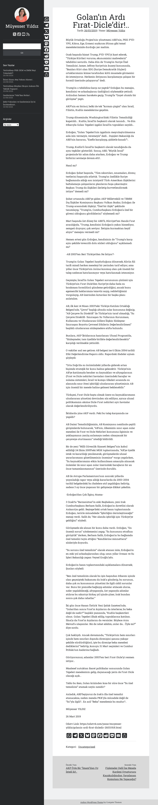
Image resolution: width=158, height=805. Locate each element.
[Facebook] (46, 50)
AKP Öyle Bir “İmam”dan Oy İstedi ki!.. (82, 769)
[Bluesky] (46, 38)
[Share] (46, 74)
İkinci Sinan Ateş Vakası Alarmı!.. (18, 79)
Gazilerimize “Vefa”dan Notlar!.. (17, 95)
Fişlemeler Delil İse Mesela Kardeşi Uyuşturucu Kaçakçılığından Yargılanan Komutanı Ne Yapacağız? (119, 773)
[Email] (46, 68)
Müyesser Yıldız (22, 26)
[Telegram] (46, 25)
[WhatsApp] (46, 19)
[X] (46, 31)
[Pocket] (46, 62)
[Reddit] (46, 56)
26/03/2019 (90, 30)
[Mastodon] (46, 44)
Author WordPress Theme (91, 802)
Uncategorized (86, 746)
